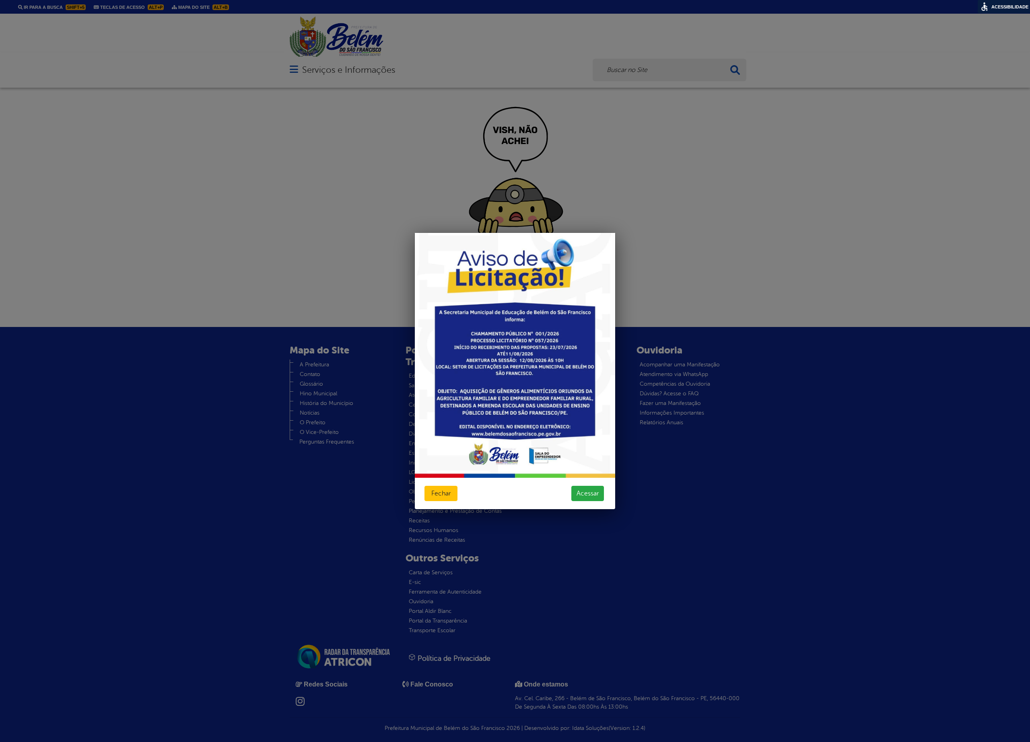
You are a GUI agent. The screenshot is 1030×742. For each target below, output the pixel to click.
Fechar (441, 493)
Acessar (588, 493)
